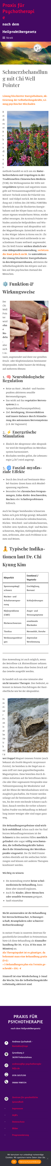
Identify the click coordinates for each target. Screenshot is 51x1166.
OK (14, 1162)
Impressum (17, 1108)
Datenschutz (18, 1121)
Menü (9, 37)
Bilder (15, 1128)
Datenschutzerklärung (30, 1162)
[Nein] (47, 1158)
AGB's (15, 1115)
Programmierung (20, 1135)
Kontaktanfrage (20, 1046)
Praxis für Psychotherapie (18, 11)
